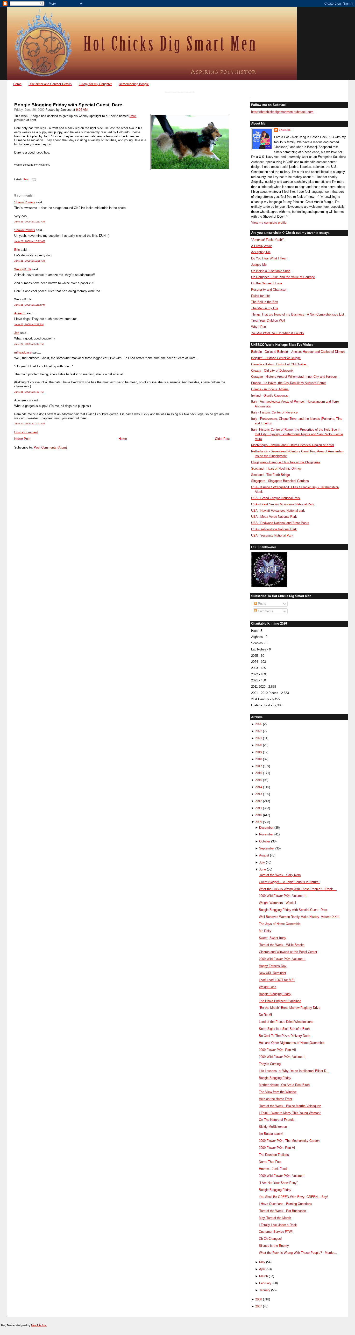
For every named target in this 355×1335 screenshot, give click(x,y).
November (266, 834)
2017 (258, 766)
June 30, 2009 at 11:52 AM (29, 423)
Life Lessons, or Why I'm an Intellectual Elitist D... (294, 1071)
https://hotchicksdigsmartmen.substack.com (282, 112)
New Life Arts (39, 1325)
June (262, 869)
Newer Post (22, 439)
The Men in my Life (264, 308)
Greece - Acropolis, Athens (270, 389)
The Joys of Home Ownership (279, 924)
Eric (17, 249)
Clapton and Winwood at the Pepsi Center (288, 952)
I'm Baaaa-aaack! (271, 1134)
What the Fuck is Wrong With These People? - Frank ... (298, 889)
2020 (258, 745)
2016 (258, 773)
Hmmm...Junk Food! (273, 1169)
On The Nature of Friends (276, 1119)
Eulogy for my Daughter (95, 84)
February (265, 1283)
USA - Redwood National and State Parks (280, 523)
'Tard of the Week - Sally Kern (280, 875)
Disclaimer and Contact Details (50, 84)
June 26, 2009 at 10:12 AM (29, 241)
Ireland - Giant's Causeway (270, 395)
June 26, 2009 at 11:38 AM (29, 260)
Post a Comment (26, 432)
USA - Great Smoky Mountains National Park (282, 504)
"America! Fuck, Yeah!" (267, 240)
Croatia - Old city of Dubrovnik (272, 370)
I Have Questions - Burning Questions (285, 1204)
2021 (258, 738)
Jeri (16, 333)
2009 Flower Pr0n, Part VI (277, 1148)
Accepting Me (260, 252)
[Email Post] (33, 179)
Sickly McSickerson (273, 1126)
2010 (258, 815)
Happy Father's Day (272, 966)
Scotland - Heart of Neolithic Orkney (276, 468)
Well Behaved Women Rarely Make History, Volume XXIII (299, 917)
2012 (258, 801)
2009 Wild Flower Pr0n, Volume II (282, 959)
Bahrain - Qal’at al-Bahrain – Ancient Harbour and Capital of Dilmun (298, 352)
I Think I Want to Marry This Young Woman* (290, 1113)
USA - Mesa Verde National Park (274, 516)
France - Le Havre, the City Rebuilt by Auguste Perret (288, 383)
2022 (258, 731)
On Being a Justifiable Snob (270, 271)
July (262, 862)
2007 (258, 1306)
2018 (258, 759)
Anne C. (20, 313)
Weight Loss (267, 987)
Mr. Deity (265, 931)
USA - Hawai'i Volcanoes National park (278, 510)
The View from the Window (277, 1092)
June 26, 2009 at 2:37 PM (28, 324)
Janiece (285, 130)
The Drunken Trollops (274, 1155)
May (262, 1262)
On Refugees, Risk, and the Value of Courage (283, 277)
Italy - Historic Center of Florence (274, 412)
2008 (258, 1299)
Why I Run (258, 327)
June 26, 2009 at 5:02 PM (28, 344)
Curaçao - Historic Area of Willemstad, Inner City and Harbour (294, 376)
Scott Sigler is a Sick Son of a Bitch (284, 1029)
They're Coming (270, 1064)
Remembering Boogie (134, 84)
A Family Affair (261, 246)
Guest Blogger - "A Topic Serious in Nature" (289, 882)
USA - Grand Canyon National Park (275, 498)
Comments (265, 611)
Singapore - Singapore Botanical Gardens (280, 481)
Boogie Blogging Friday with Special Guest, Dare (68, 104)
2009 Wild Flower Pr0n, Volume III (282, 896)
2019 (258, 752)
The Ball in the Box (264, 302)
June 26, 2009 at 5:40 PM (28, 392)
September (266, 848)
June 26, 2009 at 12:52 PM (29, 304)
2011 (258, 808)
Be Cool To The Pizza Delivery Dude (284, 1036)
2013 (258, 794)
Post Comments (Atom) (50, 447)
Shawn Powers (24, 202)
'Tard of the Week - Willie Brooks (282, 945)
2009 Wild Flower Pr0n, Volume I (282, 1176)
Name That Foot (270, 1162)
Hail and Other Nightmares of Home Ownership (291, 1043)
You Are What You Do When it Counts (277, 333)
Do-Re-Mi (265, 1015)
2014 (258, 787)
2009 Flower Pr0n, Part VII (277, 1050)
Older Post (222, 439)
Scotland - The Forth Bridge (270, 475)
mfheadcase (22, 352)
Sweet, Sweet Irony (272, 938)
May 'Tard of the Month (275, 1218)
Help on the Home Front (275, 1099)
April (262, 1269)
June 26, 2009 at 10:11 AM (29, 221)
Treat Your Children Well (268, 320)
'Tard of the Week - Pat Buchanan (282, 1211)
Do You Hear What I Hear (268, 258)
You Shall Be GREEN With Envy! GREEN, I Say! (293, 1197)
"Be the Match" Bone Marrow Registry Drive (289, 1008)
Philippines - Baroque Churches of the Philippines (285, 462)
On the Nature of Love (266, 283)
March (263, 1276)
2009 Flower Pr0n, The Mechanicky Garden (289, 1141)
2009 (258, 822)
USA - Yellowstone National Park (274, 529)
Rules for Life (260, 296)
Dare (132, 116)
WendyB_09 (22, 269)
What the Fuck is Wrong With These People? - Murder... (298, 1252)
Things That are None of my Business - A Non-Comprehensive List (297, 314)
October (264, 841)
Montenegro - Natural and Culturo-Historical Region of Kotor (292, 445)
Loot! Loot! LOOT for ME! (277, 980)
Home (17, 84)
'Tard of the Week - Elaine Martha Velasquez (290, 1106)
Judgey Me (259, 264)
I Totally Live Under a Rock (278, 1225)
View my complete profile (268, 222)
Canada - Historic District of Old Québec (279, 364)
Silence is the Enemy (274, 1245)
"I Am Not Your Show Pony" (278, 1183)
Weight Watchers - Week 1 (277, 903)
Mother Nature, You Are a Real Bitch (284, 1085)
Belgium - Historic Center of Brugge (276, 358)
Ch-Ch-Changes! (270, 1238)
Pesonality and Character (268, 289)
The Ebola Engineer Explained (280, 1001)
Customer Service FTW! (276, 1231)
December (266, 827)
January (264, 1290)
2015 (258, 780)
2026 (258, 724)
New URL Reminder (272, 973)
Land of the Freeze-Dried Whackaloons (286, 1022)
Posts (261, 603)
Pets (26, 179)
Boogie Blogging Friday (275, 994)
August (264, 855)
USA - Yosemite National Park (272, 535)
